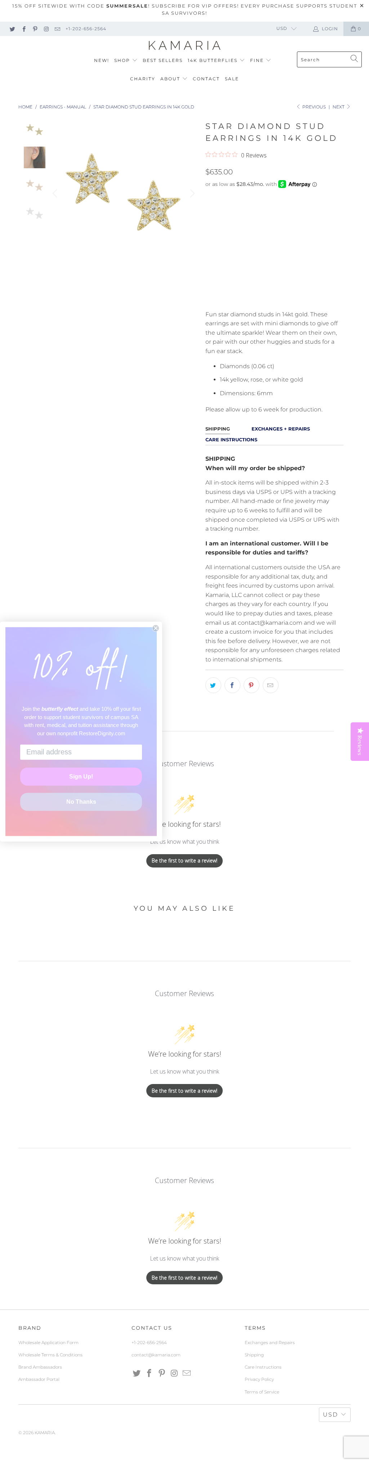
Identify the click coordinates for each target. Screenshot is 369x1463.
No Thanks (81, 802)
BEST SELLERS (163, 60)
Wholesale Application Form (48, 1342)
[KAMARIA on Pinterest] (35, 28)
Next (339, 107)
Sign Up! (81, 776)
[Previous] (56, 193)
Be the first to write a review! (184, 860)
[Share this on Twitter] (213, 685)
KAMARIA (45, 1432)
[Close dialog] (155, 628)
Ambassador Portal (38, 1379)
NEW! (101, 60)
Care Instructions (263, 1367)
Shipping (254, 1354)
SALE (232, 78)
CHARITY (142, 78)
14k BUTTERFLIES (213, 60)
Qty (210, 247)
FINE (258, 60)
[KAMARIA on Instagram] (46, 28)
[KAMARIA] (185, 46)
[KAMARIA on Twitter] (12, 28)
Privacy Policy (259, 1379)
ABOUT (171, 78)
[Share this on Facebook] (232, 685)
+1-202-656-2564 (86, 28)
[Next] (191, 193)
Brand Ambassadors (40, 1367)
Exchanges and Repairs (270, 1342)
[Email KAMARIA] (57, 28)
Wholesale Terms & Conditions (50, 1354)
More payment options (307, 299)
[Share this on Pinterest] (251, 685)
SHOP (123, 60)
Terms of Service (262, 1392)
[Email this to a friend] (271, 685)
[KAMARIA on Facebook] (23, 28)
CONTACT (206, 78)
